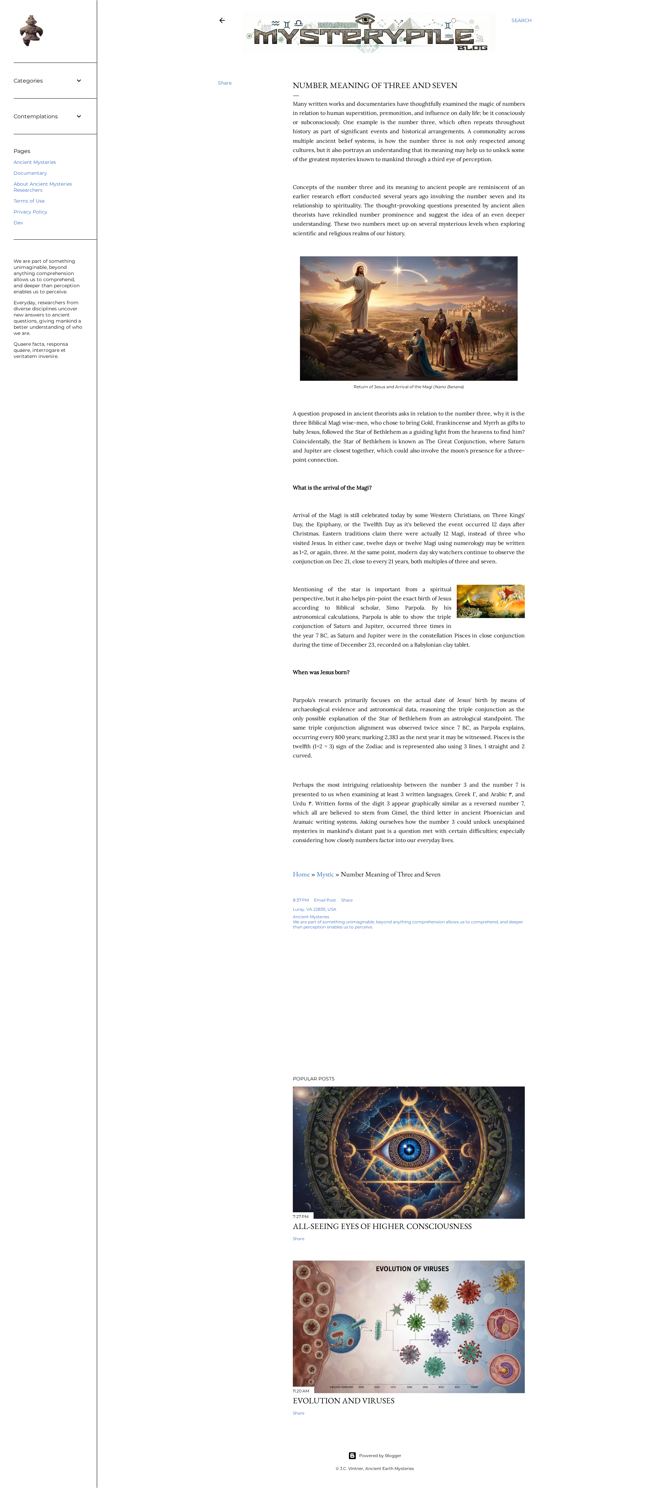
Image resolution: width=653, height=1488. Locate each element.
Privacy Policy (30, 212)
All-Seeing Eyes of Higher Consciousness (382, 1226)
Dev (18, 223)
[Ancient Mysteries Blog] (222, 22)
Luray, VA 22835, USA (314, 909)
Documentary (30, 173)
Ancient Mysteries (35, 162)
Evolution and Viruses (344, 1400)
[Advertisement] (375, 1011)
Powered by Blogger (380, 1455)
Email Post (325, 900)
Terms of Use (29, 201)
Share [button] (225, 83)
